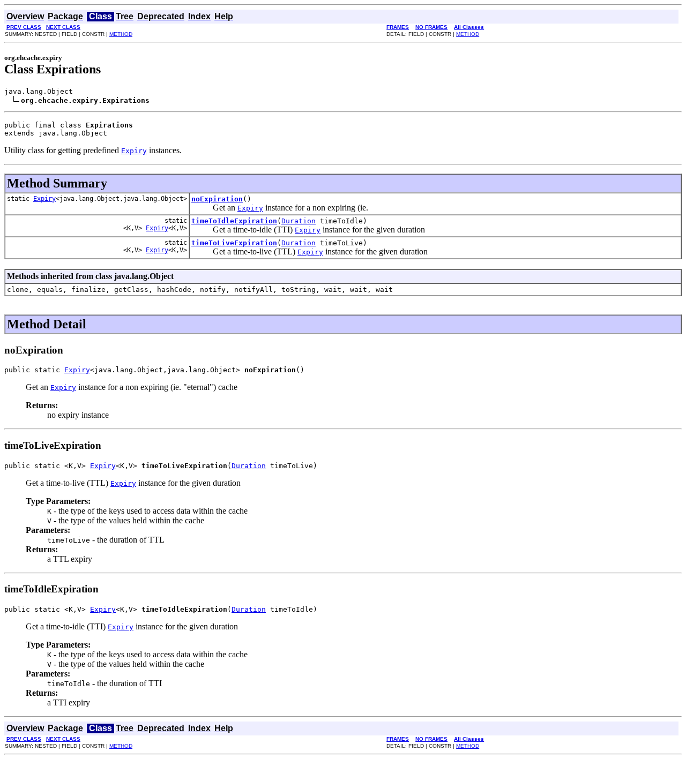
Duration (298, 221)
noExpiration (217, 199)
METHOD (120, 34)
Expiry (44, 198)
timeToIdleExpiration (234, 221)
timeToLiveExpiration (234, 243)
